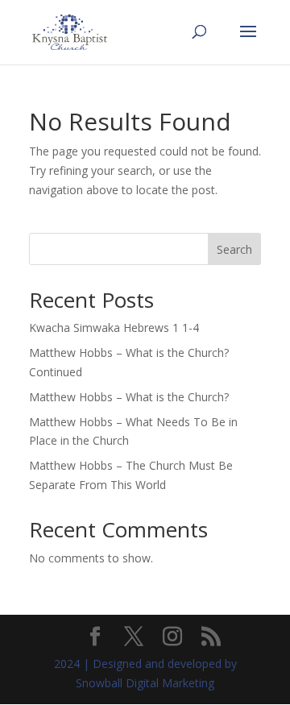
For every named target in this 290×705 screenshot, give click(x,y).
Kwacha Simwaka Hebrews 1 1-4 (114, 327)
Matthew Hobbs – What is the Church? (129, 396)
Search (234, 249)
